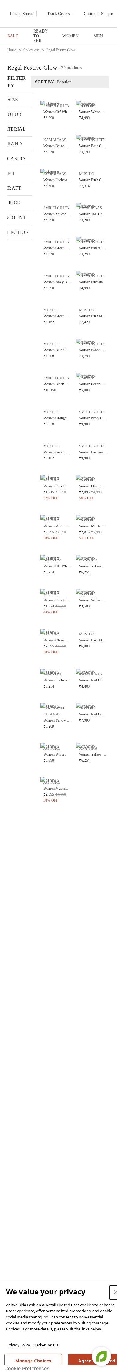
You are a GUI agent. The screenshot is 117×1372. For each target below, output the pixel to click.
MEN (98, 36)
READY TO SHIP (40, 36)
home (12, 50)
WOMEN (70, 36)
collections (31, 50)
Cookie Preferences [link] (26, 1368)
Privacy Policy (19, 1345)
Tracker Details (45, 1345)
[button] (57, 111)
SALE (13, 36)
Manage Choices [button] (33, 1361)
